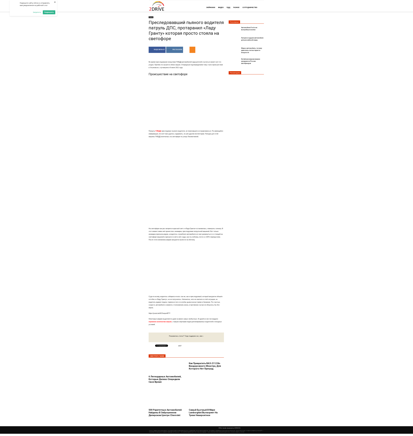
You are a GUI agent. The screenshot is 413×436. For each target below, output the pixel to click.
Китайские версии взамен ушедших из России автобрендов (250, 61)
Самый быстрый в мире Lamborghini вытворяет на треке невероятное (203, 413)
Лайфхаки (210, 7)
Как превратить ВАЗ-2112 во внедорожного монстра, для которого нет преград (205, 366)
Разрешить (49, 12)
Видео (221, 7)
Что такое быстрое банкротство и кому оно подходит (194, 432)
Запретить (37, 12)
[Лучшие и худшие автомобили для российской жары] (234, 39)
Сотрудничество (249, 7)
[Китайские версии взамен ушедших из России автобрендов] (234, 61)
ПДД (228, 7)
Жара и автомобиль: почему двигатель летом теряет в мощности (251, 50)
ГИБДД (158, 131)
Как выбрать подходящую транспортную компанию (222, 430)
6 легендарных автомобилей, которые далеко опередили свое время (165, 379)
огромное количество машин (160, 322)
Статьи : (151, 430)
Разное (236, 7)
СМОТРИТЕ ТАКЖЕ (157, 356)
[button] (261, 7)
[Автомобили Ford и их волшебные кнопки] (234, 29)
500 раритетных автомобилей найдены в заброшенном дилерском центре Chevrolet (165, 413)
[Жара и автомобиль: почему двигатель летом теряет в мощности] (234, 50)
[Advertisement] (186, 157)
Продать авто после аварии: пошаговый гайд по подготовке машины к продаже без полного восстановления (180, 430)
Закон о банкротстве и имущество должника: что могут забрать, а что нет (226, 432)
